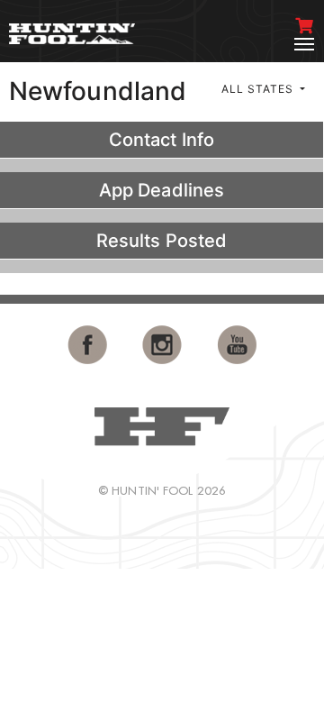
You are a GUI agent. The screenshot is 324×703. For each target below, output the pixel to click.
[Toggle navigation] (304, 44)
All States (259, 89)
